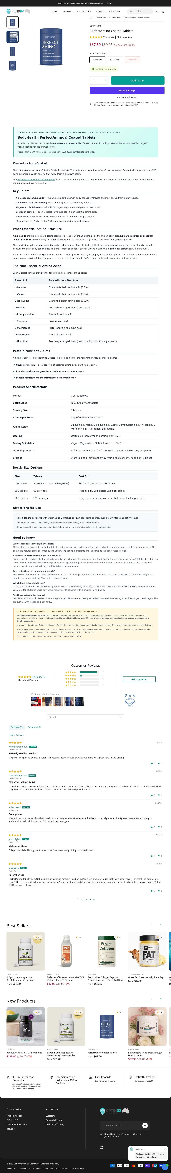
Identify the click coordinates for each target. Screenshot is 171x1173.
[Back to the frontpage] (91, 17)
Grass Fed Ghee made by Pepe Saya (146, 977)
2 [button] (82, 899)
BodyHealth (96, 25)
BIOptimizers (11, 974)
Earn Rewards (103, 1077)
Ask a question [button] (139, 679)
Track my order (14, 1115)
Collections (101, 17)
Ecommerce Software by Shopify (44, 1163)
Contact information (62, 1168)
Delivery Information (16, 1124)
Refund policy (11, 1168)
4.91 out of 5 (38, 676)
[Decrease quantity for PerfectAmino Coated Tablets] (93, 80)
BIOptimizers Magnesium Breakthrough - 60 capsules (20, 979)
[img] (15, 742)
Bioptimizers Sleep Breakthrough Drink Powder (145, 1054)
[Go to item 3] (12, 51)
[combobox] (140, 11)
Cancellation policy (77, 1168)
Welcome (50, 1115)
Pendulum (10, 1049)
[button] (96, 37)
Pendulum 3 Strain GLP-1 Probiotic (24, 1052)
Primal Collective (135, 974)
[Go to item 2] (12, 37)
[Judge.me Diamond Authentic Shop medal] (129, 699)
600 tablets (132, 59)
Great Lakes (92, 974)
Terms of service (35, 1168)
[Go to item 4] (12, 65)
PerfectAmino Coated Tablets (102, 1052)
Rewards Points (54, 1120)
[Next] (74, 51)
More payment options (127, 97)
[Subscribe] (145, 1125)
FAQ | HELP (12, 1120)
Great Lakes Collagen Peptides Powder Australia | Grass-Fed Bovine (106, 979)
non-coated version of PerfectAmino (36, 179)
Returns (10, 1128)
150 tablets (97, 59)
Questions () (34, 727)
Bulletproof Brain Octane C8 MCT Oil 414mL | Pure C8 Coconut (65, 979)
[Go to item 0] (12, 22)
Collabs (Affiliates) (55, 1124)
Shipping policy (47, 1168)
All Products (114, 17)
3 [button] (86, 899)
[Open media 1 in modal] (51, 46)
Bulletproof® (53, 974)
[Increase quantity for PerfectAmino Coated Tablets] (105, 80)
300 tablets (115, 59)
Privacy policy (23, 1168)
